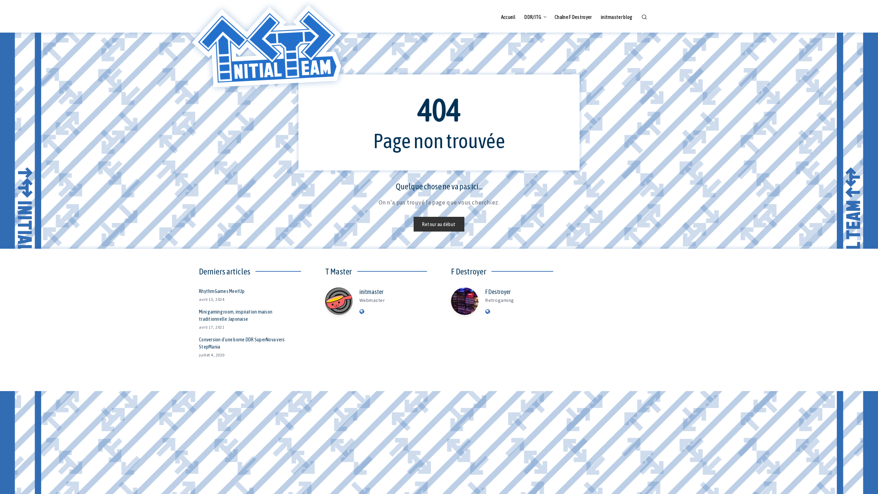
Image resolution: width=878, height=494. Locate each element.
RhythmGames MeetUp (222, 291)
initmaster (371, 291)
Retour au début (439, 224)
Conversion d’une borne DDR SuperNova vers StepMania (242, 343)
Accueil (508, 17)
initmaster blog (616, 17)
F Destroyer (498, 291)
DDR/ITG (532, 17)
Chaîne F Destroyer (573, 17)
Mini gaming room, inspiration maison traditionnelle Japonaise (235, 315)
